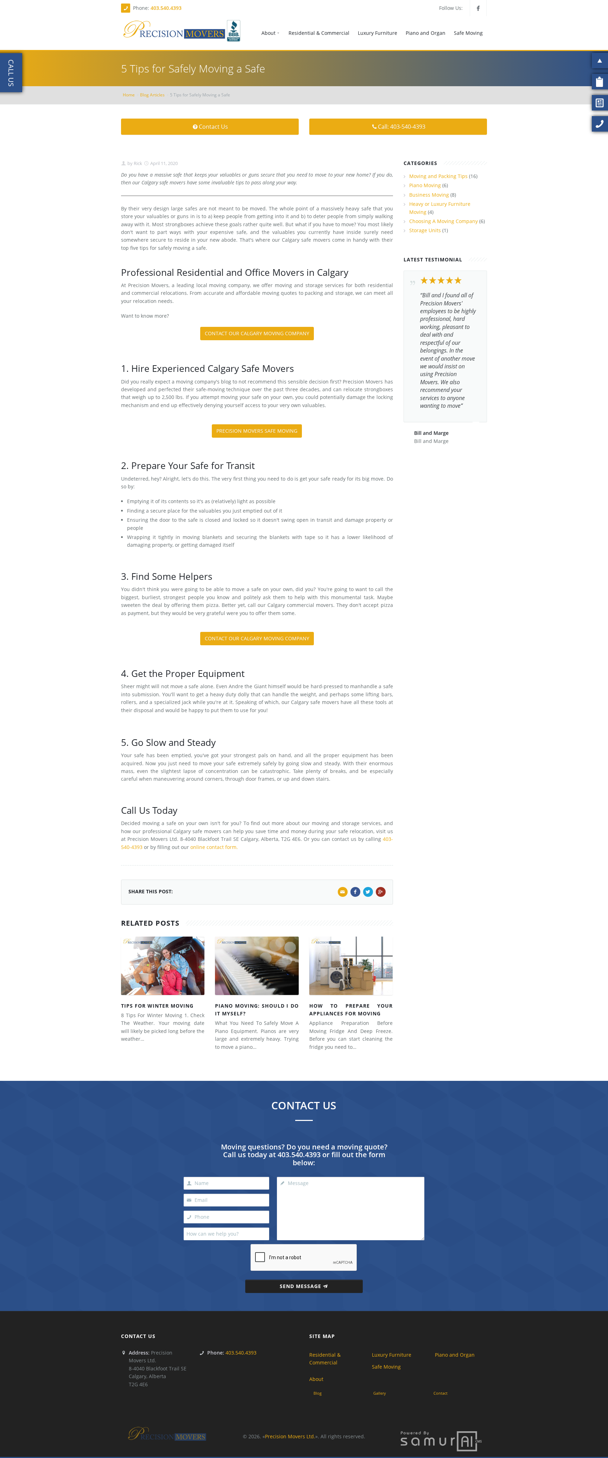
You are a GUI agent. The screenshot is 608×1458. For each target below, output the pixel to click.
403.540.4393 (166, 8)
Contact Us (213, 127)
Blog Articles (152, 95)
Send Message (300, 1286)
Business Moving (429, 194)
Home (129, 95)
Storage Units (425, 230)
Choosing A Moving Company (443, 221)
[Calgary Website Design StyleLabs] (441, 1440)
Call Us (11, 73)
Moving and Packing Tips (438, 176)
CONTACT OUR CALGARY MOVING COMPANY (257, 333)
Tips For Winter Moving (157, 1005)
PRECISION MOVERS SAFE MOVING (256, 430)
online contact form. (214, 847)
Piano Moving (425, 185)
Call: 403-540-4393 (401, 127)
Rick (137, 163)
